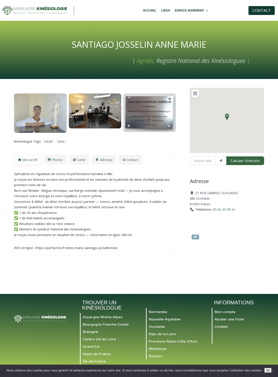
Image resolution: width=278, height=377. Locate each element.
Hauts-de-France (97, 353)
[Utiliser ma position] (221, 160)
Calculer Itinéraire (245, 160)
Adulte (48, 141)
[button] (226, 116)
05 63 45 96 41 (224, 209)
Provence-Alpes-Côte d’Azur (173, 341)
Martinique (157, 348)
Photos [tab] (57, 159)
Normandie (158, 311)
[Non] (272, 371)
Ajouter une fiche (229, 319)
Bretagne (90, 331)
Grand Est (91, 346)
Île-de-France (94, 361)
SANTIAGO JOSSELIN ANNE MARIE (139, 44)
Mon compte (225, 311)
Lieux (165, 10)
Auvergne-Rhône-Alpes (102, 317)
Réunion (155, 356)
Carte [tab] (81, 159)
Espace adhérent (189, 10)
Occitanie (157, 326)
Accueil (149, 10)
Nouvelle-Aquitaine (164, 319)
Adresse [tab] (106, 159)
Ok (268, 370)
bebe (61, 141)
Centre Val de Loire (99, 339)
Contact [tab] (132, 159)
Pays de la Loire (162, 333)
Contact (261, 10)
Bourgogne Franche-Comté (106, 324)
